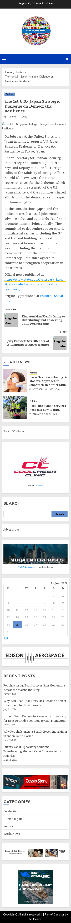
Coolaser (39, 485)
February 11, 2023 (17, 117)
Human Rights (12, 819)
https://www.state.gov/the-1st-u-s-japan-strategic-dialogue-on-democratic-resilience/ (35, 284)
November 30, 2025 (42, 389)
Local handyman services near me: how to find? (47, 407)
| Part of (48, 915)
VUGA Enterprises (27, 566)
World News (11, 834)
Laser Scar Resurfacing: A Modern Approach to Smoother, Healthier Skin (48, 381)
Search (12, 503)
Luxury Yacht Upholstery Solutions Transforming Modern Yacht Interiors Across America (33, 751)
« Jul (5, 638)
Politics (9, 94)
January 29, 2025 (41, 414)
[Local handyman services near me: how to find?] (15, 407)
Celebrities (10, 811)
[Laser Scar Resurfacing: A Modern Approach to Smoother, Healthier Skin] (15, 380)
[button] (4, 59)
